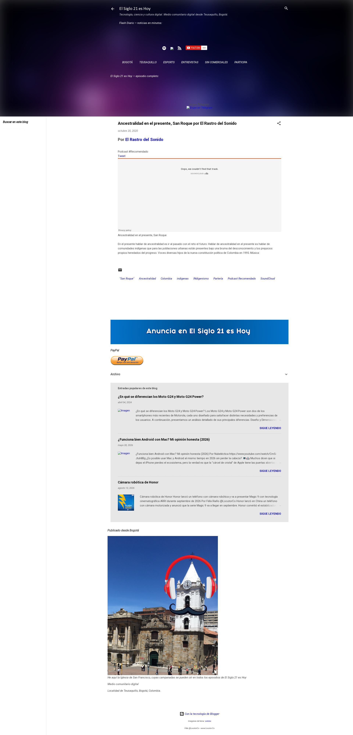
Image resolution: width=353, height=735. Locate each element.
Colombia (166, 278)
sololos (208, 721)
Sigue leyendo (270, 428)
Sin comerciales (216, 62)
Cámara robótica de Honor (138, 482)
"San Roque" (127, 278)
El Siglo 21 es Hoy (135, 9)
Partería (218, 278)
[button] (279, 123)
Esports (169, 62)
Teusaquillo (148, 62)
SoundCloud (268, 278)
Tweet (121, 156)
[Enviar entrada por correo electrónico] (120, 271)
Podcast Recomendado (242, 278)
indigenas (183, 278)
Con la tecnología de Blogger (201, 714)
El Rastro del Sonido (144, 139)
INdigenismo (201, 278)
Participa (240, 62)
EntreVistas (189, 62)
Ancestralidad (147, 278)
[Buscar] (286, 8)
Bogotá (127, 62)
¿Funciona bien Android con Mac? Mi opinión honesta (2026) (164, 439)
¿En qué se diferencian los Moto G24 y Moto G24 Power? (161, 397)
